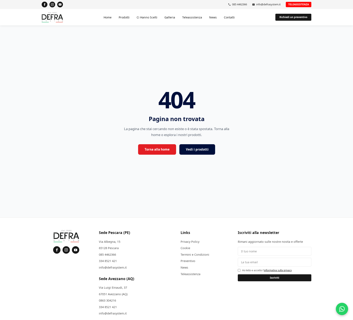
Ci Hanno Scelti (147, 17)
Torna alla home (157, 149)
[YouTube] (60, 4)
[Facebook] (44, 4)
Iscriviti (274, 277)
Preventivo (188, 261)
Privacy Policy (190, 242)
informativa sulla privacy (278, 270)
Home (108, 17)
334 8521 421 (108, 261)
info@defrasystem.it (268, 4)
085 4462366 (239, 4)
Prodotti (124, 17)
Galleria (169, 17)
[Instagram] (52, 4)
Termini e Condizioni (195, 254)
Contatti (229, 17)
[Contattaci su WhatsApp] (342, 309)
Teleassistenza (298, 4)
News (213, 17)
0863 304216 (107, 300)
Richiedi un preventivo (293, 17)
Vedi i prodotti (197, 149)
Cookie (185, 248)
